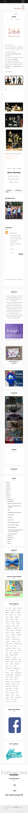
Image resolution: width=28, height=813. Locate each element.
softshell (16, 690)
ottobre (11, 663)
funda (15, 646)
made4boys (16, 652)
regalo (7, 679)
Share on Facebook (14, 176)
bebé (6, 614)
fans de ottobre (9, 643)
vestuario (19, 168)
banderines (13, 612)
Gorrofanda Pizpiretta (12, 413)
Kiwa (14, 786)
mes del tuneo (8, 657)
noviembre (10, 501)
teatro (13, 168)
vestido (7, 699)
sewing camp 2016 (9, 688)
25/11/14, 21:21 (13, 233)
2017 (8, 491)
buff (6, 619)
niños (20, 661)
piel (6, 670)
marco (7, 654)
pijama (17, 670)
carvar (17, 621)
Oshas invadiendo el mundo (14, 522)
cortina (12, 630)
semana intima (8, 686)
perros (14, 666)
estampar (13, 641)
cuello (7, 634)
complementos (9, 628)
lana (6, 652)
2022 (8, 482)
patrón (7, 666)
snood (11, 690)
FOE (6, 608)
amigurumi (19, 608)
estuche (18, 641)
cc (9, 623)
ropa (12, 681)
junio (9, 543)
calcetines (11, 619)
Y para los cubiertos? (12, 533)
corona (7, 630)
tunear (7, 697)
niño (16, 661)
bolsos (7, 617)
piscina (11, 672)
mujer (20, 659)
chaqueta (18, 623)
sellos (18, 683)
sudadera (12, 692)
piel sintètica (11, 670)
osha (7, 663)
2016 (8, 493)
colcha (17, 625)
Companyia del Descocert (11, 157)
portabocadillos (18, 672)
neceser (12, 661)
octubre (9, 535)
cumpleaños (12, 634)
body (15, 614)
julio (9, 541)
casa (6, 623)
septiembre (10, 537)
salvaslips (8, 683)
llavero (10, 652)
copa (20, 628)
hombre (11, 650)
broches (11, 617)
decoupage (8, 637)
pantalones (17, 663)
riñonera (7, 681)
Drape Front (9, 429)
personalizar (8, 668)
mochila (14, 657)
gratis (19, 648)
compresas (15, 628)
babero (19, 610)
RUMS (10, 608)
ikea (15, 650)
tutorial (12, 697)
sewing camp (15, 686)
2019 (8, 488)
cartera (12, 621)
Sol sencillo (10, 517)
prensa (7, 677)
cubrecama (18, 632)
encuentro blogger (16, 639)
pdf (11, 666)
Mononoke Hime (10, 406)
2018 (8, 490)
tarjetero (8, 695)
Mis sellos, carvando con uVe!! (14, 503)
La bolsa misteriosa (12, 527)
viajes (11, 699)
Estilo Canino (10, 519)
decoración (19, 634)
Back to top (20, 811)
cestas (13, 623)
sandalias (13, 683)
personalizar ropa (16, 668)
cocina (13, 625)
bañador (18, 612)
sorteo (7, 692)
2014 (8, 497)
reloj (11, 679)
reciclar (16, 677)
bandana (7, 612)
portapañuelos (18, 675)
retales (15, 679)
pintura (7, 672)
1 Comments (17, 19)
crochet (12, 632)
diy (17, 637)
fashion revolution (18, 643)
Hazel (7, 398)
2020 (8, 486)
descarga (13, 637)
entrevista (8, 641)
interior (19, 650)
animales (7, 610)
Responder (21, 254)
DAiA (9, 509)
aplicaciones (13, 610)
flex (11, 646)
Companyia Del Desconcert (12, 50)
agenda (14, 608)
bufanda (17, 617)
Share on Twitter (15, 179)
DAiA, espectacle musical (11, 155)
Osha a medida (11, 514)
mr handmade (14, 659)
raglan (11, 677)
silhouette (16, 688)
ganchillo (14, 648)
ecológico (8, 639)
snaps (7, 690)
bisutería (11, 614)
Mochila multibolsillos (12, 421)
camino (16, 619)
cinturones (8, 625)
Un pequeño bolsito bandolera (14, 512)
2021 (8, 484)
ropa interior (17, 681)
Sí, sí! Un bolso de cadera (13, 524)
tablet (17, 692)
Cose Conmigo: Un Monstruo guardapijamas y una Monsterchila (14, 439)
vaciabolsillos (18, 697)
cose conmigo (18, 630)
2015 (8, 495)
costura (16, 13)
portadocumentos (9, 675)
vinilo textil (8, 701)
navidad (7, 661)
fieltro (7, 646)
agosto (9, 539)
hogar (7, 650)
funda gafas (8, 648)
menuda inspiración (14, 654)
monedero (8, 659)
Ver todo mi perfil (14, 794)
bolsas (19, 614)
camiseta (7, 621)
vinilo (15, 699)
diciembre (10, 499)
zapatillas (14, 701)
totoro (17, 695)
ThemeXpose (16, 807)
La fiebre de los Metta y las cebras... (13, 217)
